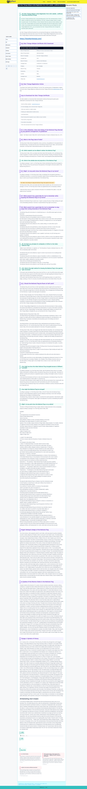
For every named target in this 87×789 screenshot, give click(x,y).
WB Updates (8, 45)
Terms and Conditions (61, 1)
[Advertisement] (11, 19)
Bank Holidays (8, 59)
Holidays (7, 50)
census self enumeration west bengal (73, 10)
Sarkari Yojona (8, 56)
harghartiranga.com (41, 78)
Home (44, 1)
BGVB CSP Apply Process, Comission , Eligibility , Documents (30, 784)
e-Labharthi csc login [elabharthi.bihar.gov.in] (70, 18)
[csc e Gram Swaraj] (31, 759)
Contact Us (49, 1)
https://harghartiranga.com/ (31, 39)
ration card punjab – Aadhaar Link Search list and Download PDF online (73, 15)
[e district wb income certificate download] (31, 771)
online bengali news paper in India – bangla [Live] (72, 12)
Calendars (7, 47)
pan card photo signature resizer (73, 1)
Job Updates (8, 53)
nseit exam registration (70, 8)
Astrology (7, 61)
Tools (7, 39)
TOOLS (54, 1)
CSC (6, 42)
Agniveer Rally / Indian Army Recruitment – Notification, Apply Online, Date (33, 783)
